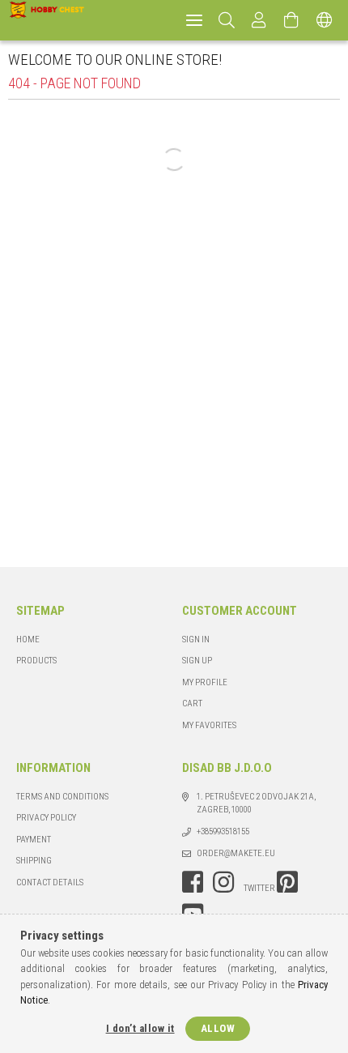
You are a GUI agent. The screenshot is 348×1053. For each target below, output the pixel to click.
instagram (223, 882)
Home (28, 639)
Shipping (34, 860)
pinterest (287, 882)
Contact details (49, 882)
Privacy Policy (46, 817)
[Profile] (260, 20)
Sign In (196, 639)
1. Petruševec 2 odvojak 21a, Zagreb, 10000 (256, 803)
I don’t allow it (140, 1028)
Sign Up (197, 660)
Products (36, 660)
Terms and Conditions (62, 796)
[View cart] (292, 20)
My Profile (204, 682)
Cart (192, 703)
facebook (192, 882)
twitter (259, 888)
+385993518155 (223, 831)
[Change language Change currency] (324, 20)
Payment (33, 839)
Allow (218, 1028)
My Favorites (209, 725)
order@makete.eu (236, 853)
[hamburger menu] (194, 20)
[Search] (227, 20)
